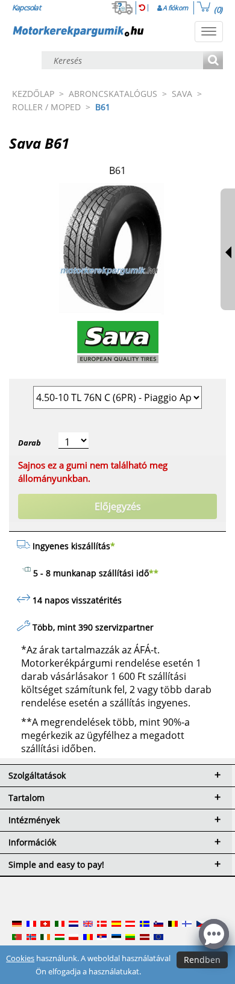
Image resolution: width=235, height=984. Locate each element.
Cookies (20, 958)
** (153, 573)
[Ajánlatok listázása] (213, 61)
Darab (29, 442)
